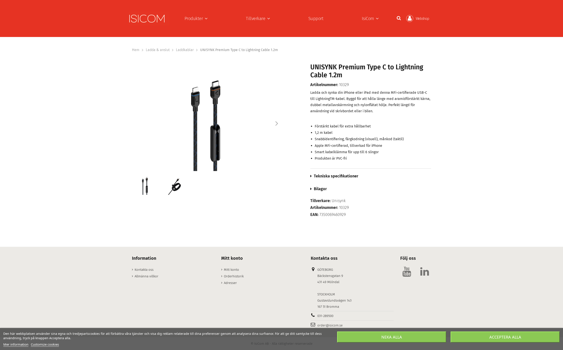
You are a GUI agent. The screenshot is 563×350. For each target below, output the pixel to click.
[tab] (370, 176)
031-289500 (325, 316)
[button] (196, 18)
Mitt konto (231, 270)
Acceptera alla (505, 337)
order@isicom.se (330, 325)
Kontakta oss (144, 270)
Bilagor (320, 188)
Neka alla (391, 337)
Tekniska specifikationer (336, 176)
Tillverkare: (320, 201)
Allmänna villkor (146, 276)
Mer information (15, 344)
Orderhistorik (234, 276)
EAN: (314, 214)
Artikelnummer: (324, 85)
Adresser (230, 283)
